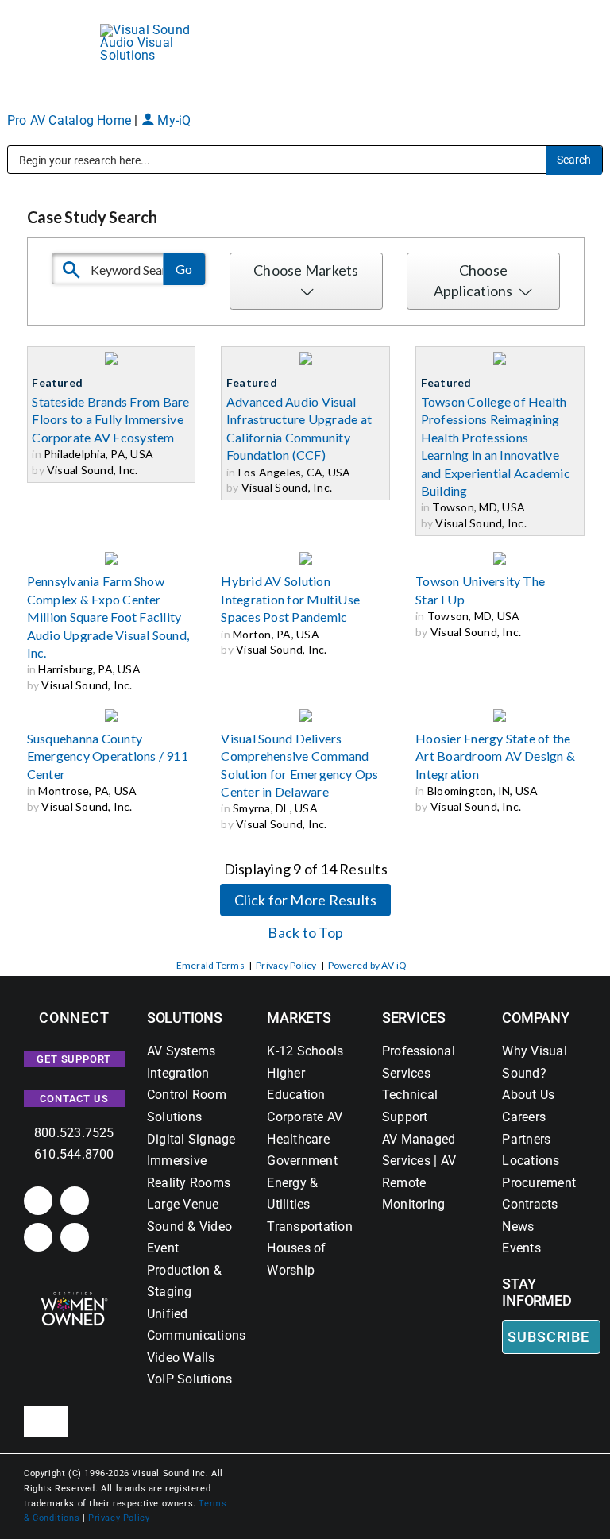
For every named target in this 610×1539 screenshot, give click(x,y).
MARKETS (298, 1017)
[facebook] (74, 1200)
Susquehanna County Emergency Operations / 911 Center (107, 756)
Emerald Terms (210, 965)
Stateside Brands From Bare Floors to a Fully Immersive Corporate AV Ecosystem (110, 419)
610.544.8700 (74, 1154)
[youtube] (74, 1237)
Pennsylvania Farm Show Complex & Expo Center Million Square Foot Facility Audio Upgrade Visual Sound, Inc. (108, 616)
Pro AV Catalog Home (71, 120)
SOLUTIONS (184, 1017)
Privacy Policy (286, 965)
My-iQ (172, 120)
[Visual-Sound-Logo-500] (153, 29)
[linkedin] (38, 1200)
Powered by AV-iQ (367, 965)
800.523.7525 (74, 1132)
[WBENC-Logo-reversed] (74, 1297)
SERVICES (414, 1017)
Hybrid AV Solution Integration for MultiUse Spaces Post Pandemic (290, 598)
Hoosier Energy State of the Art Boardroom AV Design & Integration (495, 756)
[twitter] (38, 1237)
